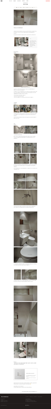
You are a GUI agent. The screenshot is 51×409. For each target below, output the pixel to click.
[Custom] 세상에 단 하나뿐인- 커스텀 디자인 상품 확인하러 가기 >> (29, 391)
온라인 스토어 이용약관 (40, 396)
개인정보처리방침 (31, 396)
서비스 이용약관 (27, 396)
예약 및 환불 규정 (35, 396)
